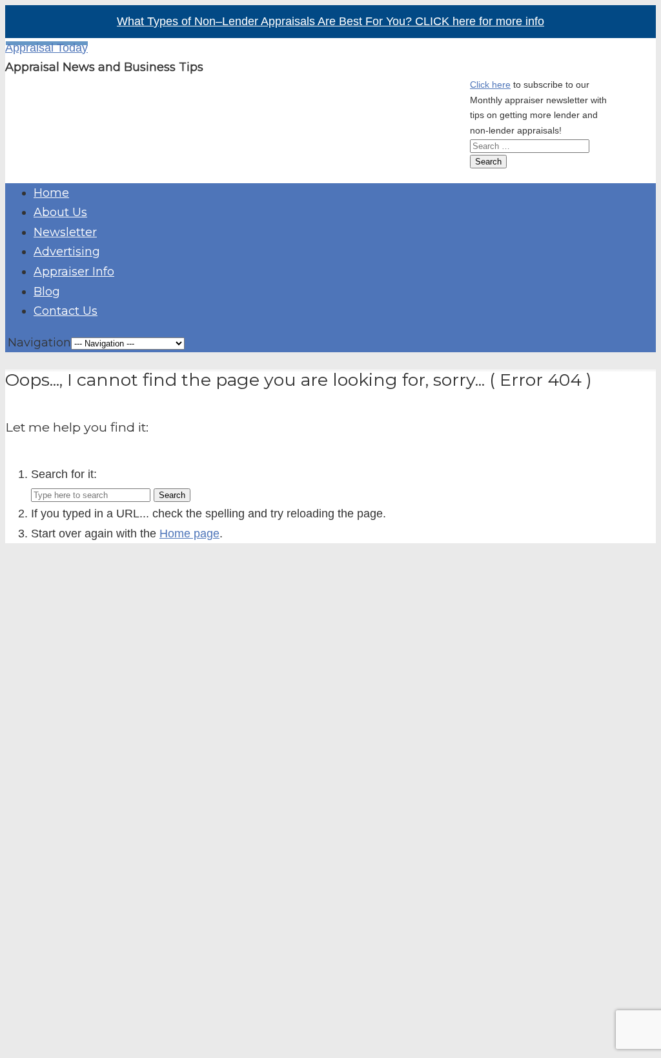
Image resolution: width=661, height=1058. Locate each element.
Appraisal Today (46, 47)
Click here (490, 84)
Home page (189, 533)
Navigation (39, 342)
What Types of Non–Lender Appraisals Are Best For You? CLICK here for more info (330, 21)
